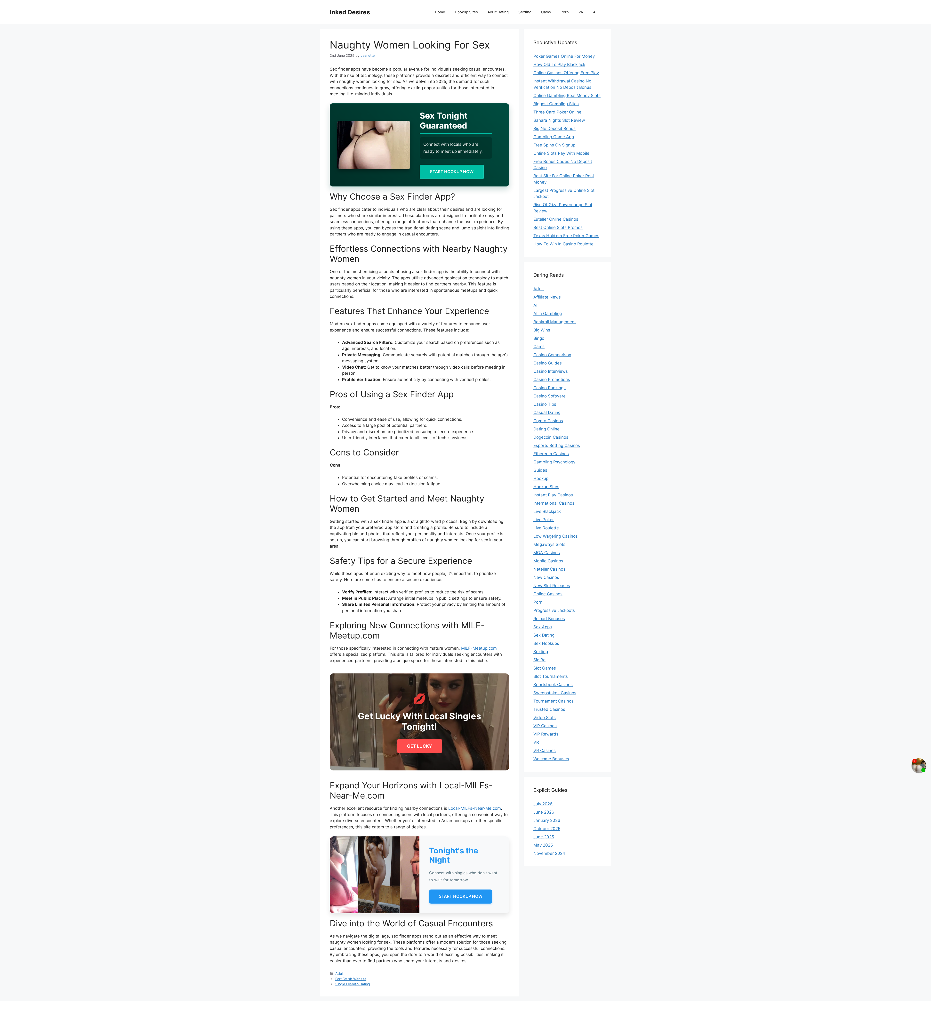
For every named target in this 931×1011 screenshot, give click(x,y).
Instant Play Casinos (553, 495)
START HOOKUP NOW (452, 171)
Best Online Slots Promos (558, 227)
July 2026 (543, 803)
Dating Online (546, 429)
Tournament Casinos (553, 701)
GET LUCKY (419, 746)
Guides (540, 470)
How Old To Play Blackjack (559, 64)
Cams (546, 12)
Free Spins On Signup (554, 145)
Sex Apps (542, 626)
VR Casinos (544, 750)
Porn (565, 12)
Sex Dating (543, 635)
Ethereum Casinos (551, 453)
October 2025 (546, 828)
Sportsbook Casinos (553, 684)
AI (594, 12)
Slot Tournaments (550, 676)
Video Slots (544, 717)
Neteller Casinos (549, 569)
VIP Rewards (545, 734)
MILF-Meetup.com (479, 648)
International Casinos (553, 503)
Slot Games (544, 668)
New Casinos (546, 577)
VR (580, 12)
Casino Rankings (549, 387)
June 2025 (543, 836)
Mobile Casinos (548, 560)
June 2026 (543, 812)
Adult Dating (498, 12)
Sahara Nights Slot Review (559, 120)
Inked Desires (350, 12)
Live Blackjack (547, 511)
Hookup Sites (466, 12)
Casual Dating (547, 412)
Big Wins (541, 330)
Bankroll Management (554, 321)
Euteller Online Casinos (555, 219)
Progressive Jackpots (554, 610)
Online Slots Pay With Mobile (561, 153)
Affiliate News (547, 297)
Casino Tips (544, 404)
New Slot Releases (551, 585)
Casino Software (549, 396)
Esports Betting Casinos (556, 445)
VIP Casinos (545, 725)
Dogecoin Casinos (550, 437)
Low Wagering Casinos (555, 536)
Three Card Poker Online (557, 112)
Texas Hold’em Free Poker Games (566, 235)
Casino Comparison (552, 354)
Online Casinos (547, 593)
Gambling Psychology (554, 462)
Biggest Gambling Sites (556, 103)
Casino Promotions (551, 379)
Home (440, 12)
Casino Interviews (550, 371)
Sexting (524, 12)
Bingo (538, 338)
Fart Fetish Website (350, 979)
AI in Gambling (547, 313)
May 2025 (543, 845)
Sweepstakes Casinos (554, 692)
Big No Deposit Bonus (554, 128)
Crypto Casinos (548, 420)
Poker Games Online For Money (564, 56)
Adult (339, 973)
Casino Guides (547, 363)
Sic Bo (539, 659)
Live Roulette (546, 528)
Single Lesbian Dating (352, 984)
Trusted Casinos (549, 709)
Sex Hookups (546, 643)
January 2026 (546, 820)
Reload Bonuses (549, 618)
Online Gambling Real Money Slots (567, 95)
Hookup (540, 478)
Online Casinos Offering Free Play (566, 72)
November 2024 (549, 853)
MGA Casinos (546, 552)
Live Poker (543, 519)
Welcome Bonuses (551, 758)
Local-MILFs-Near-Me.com (474, 808)
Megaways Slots (549, 544)
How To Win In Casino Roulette (563, 244)
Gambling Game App (553, 136)
